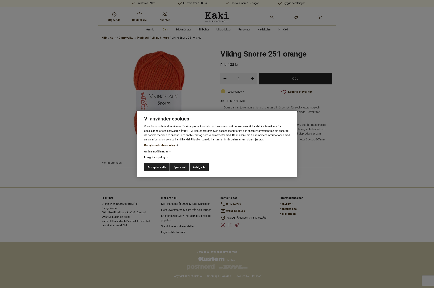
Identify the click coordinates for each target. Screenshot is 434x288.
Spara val (179, 167)
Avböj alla (199, 167)
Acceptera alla (156, 167)
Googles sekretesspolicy (160, 145)
